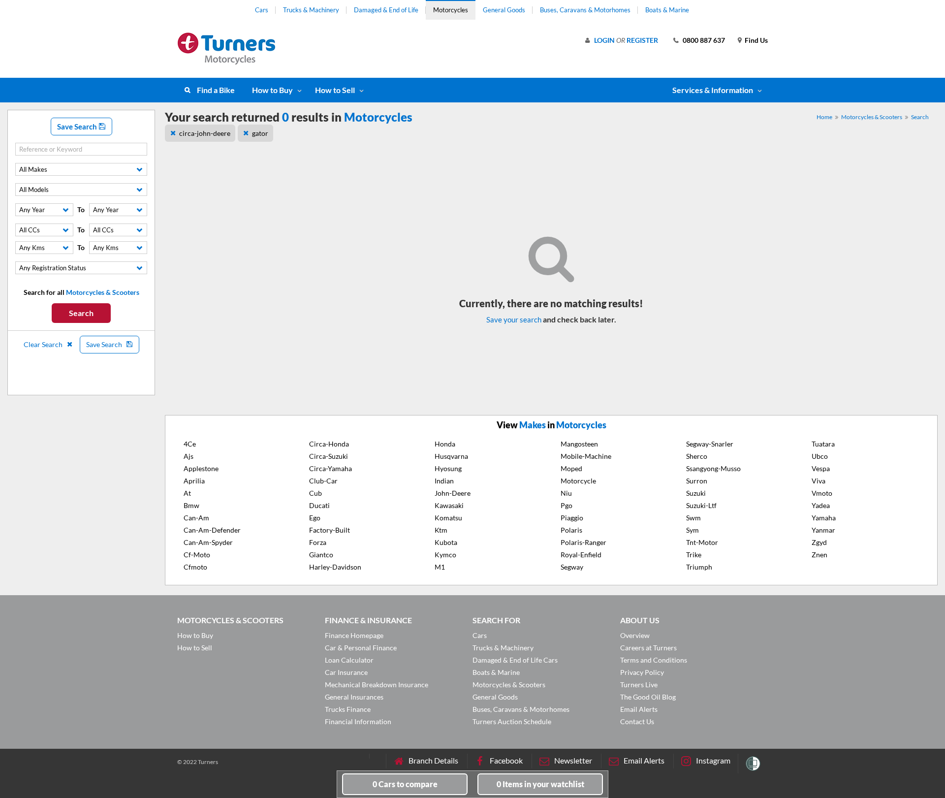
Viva (818, 481)
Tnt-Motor (702, 542)
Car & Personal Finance (361, 647)
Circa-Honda (329, 444)
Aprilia (194, 481)
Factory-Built (329, 530)
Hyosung (448, 468)
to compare (405, 784)
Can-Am (196, 517)
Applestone (201, 468)
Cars (261, 10)
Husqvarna (451, 456)
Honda (445, 444)
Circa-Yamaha (330, 468)
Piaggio (572, 517)
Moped (571, 468)
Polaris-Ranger (583, 542)
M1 (440, 567)
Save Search (77, 126)
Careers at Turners (648, 647)
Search (81, 313)
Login (604, 40)
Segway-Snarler (709, 444)
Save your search (513, 319)
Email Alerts (639, 709)
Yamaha (824, 517)
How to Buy (272, 90)
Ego (314, 517)
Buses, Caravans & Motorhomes (585, 10)
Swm (693, 517)
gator (260, 133)
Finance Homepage (354, 635)
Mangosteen (579, 444)
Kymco (445, 554)
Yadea (821, 505)
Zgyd (819, 542)
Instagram (713, 760)
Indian (444, 481)
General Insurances (354, 697)
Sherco (696, 456)
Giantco (321, 554)
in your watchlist (540, 784)
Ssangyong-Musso (713, 468)
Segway (572, 567)
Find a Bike (216, 90)
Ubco (820, 456)
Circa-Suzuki (328, 456)
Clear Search (44, 344)
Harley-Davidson (335, 567)
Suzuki (696, 493)
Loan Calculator (349, 660)
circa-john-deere (204, 133)
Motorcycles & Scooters (871, 117)
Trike (693, 554)
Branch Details (433, 760)
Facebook (506, 760)
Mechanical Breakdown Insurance (376, 684)
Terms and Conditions (653, 660)
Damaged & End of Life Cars (515, 660)
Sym (692, 530)
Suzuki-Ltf (701, 505)
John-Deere (453, 493)
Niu (566, 493)
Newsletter (573, 760)
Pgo (566, 505)
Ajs (188, 456)
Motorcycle (578, 481)
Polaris (571, 530)
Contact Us (637, 721)
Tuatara (823, 444)
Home (824, 117)
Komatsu (448, 517)
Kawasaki (449, 505)
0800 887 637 (704, 40)
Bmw (191, 505)
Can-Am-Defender (212, 530)
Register (642, 40)
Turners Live (639, 684)
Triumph (699, 567)
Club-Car (323, 481)
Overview (635, 635)
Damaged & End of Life (386, 10)
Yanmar (823, 530)
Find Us (756, 40)
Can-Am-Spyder (208, 542)
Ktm (441, 530)
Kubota (446, 542)
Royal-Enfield (581, 554)
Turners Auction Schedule (511, 721)
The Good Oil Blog (648, 697)
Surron (696, 481)
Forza (317, 542)
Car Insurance (346, 672)
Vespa (821, 468)
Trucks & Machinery (311, 10)
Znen (819, 554)
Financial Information (358, 721)
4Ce (190, 444)
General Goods (504, 10)
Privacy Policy (642, 672)
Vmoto (822, 493)
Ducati (319, 505)
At (187, 493)
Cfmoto (195, 567)
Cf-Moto (197, 554)
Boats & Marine (667, 10)
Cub (315, 493)
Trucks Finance (348, 709)
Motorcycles (450, 10)
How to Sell (335, 90)
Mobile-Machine (586, 456)
